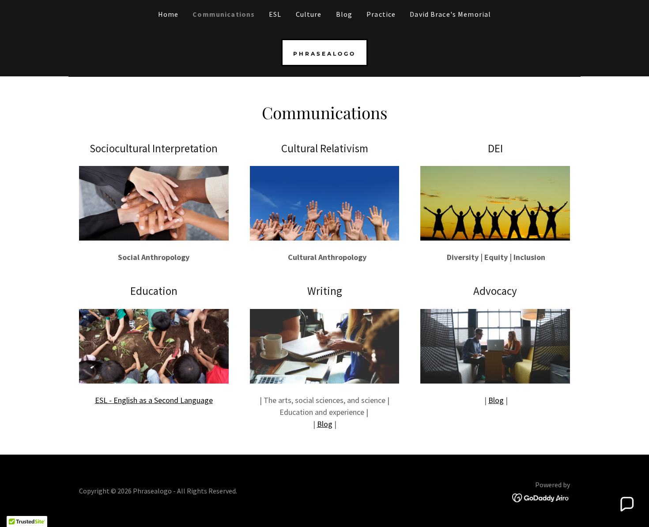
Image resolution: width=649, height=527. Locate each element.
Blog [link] (344, 14)
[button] (626, 504)
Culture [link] (309, 14)
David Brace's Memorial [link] (450, 14)
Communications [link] (223, 14)
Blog (324, 424)
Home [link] (168, 14)
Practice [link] (381, 14)
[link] (324, 53)
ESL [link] (275, 14)
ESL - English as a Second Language (154, 400)
